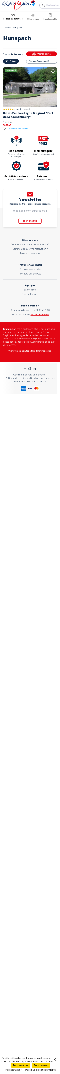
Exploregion (30, 289)
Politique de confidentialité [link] (40, 1069)
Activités (7, 28)
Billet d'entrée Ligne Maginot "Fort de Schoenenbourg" (28, 115)
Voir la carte (44, 53)
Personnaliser (13, 1069)
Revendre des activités (30, 273)
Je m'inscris (30, 221)
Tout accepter (21, 1065)
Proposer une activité (30, 269)
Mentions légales (44, 378)
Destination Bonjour (24, 381)
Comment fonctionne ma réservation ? (30, 244)
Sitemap (41, 381)
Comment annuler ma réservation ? (30, 248)
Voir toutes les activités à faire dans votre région (29, 351)
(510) (16, 109)
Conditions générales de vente (29, 374)
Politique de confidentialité (19, 378)
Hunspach (26, 109)
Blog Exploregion (30, 294)
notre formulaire (40, 314)
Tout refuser (41, 1065)
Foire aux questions (30, 253)
